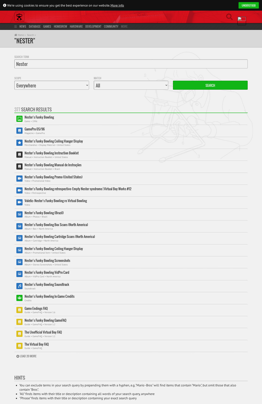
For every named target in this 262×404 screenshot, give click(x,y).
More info (117, 5)
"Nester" (24, 40)
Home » (21, 34)
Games (47, 26)
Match (97, 78)
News (22, 26)
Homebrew (60, 26)
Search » (31, 34)
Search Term (21, 57)
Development (93, 26)
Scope (17, 78)
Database (35, 26)
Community (111, 26)
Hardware (76, 26)
